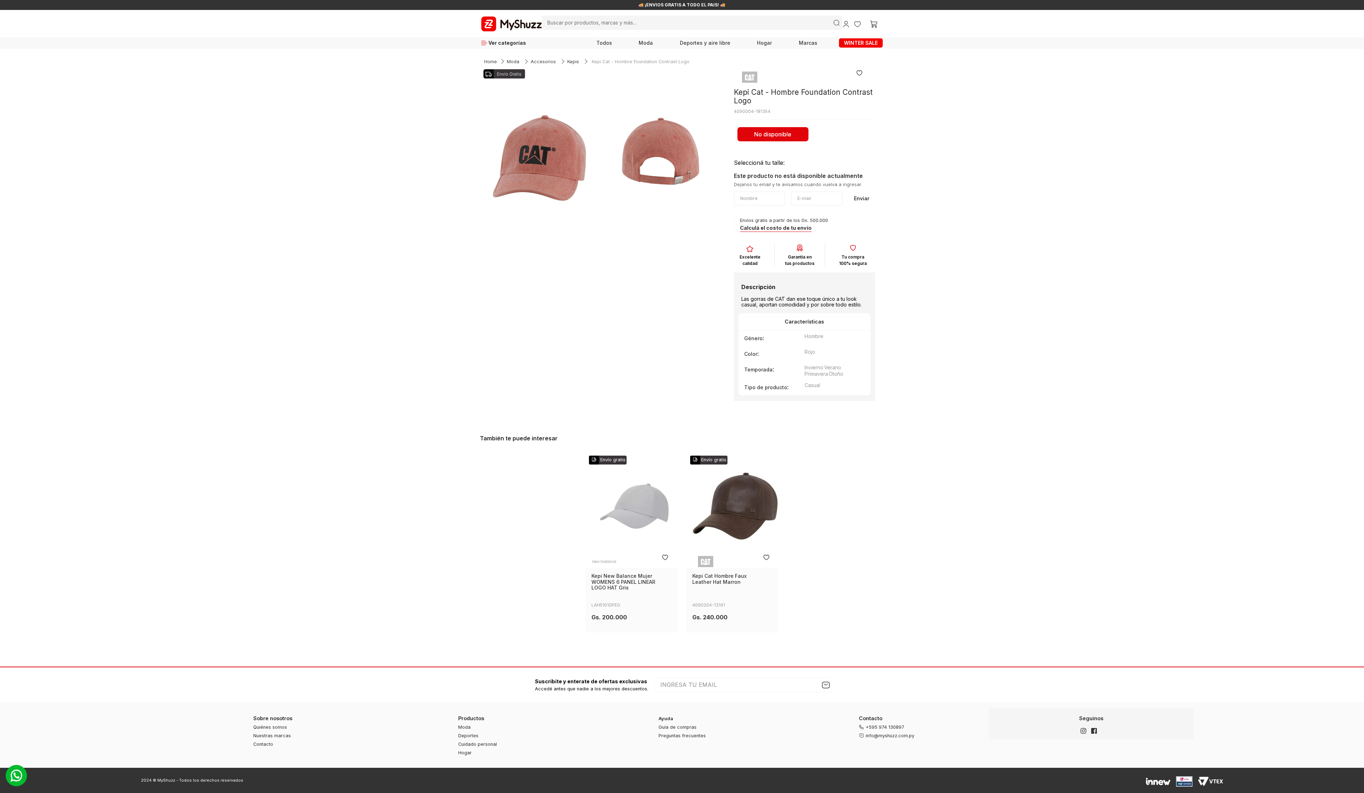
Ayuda (666, 718)
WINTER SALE (861, 43)
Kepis (573, 61)
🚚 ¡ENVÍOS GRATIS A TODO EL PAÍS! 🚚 (681, 5)
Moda (646, 43)
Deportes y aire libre (705, 43)
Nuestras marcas (272, 735)
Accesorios (543, 61)
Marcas (808, 43)
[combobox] (692, 23)
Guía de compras (678, 727)
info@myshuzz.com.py (890, 735)
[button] (776, 228)
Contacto (263, 744)
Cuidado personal (477, 744)
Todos (604, 43)
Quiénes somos (270, 727)
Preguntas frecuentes (682, 735)
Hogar (764, 43)
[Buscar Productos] (836, 23)
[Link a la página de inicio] (490, 62)
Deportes (468, 735)
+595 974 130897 (885, 727)
